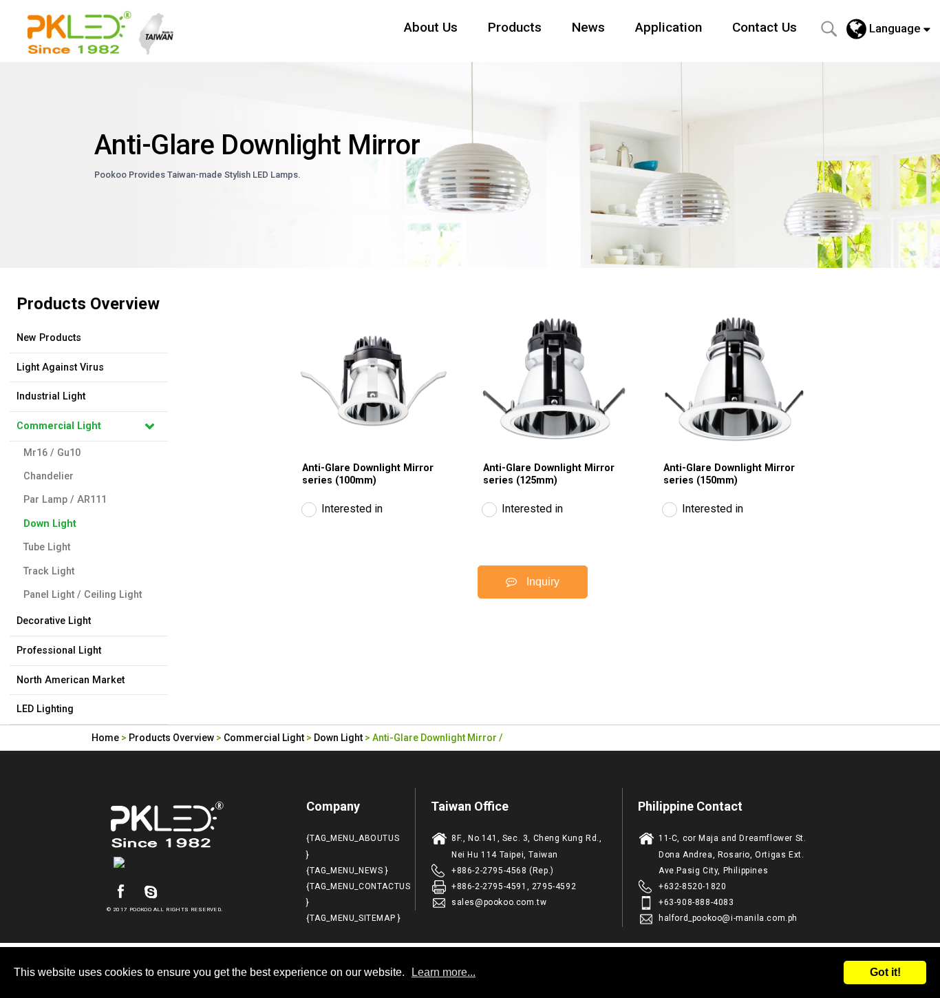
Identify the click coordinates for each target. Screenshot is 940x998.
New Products (49, 338)
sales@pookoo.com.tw (498, 902)
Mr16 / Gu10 (52, 453)
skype (150, 892)
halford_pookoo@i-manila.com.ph (728, 918)
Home (105, 737)
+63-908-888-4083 (696, 902)
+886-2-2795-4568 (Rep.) (502, 870)
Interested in (352, 508)
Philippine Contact (690, 806)
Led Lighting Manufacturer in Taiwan (108, 31)
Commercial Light (59, 426)
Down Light (49, 524)
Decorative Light (54, 621)
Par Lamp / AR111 (65, 500)
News (588, 27)
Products (515, 27)
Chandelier (48, 476)
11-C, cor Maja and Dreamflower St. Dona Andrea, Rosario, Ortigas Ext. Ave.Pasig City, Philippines (732, 854)
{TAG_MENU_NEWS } (347, 870)
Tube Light (46, 547)
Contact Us (764, 27)
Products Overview (171, 737)
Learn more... (444, 972)
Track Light (48, 571)
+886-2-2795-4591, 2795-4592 (513, 886)
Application (668, 27)
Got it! (885, 972)
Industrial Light (51, 396)
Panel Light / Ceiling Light (82, 595)
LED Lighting (45, 709)
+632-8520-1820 (692, 886)
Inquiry (541, 582)
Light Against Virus (60, 367)
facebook (120, 892)
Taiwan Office (470, 806)
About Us (431, 27)
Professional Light (59, 650)
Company (333, 806)
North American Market (71, 680)
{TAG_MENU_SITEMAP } (353, 918)
